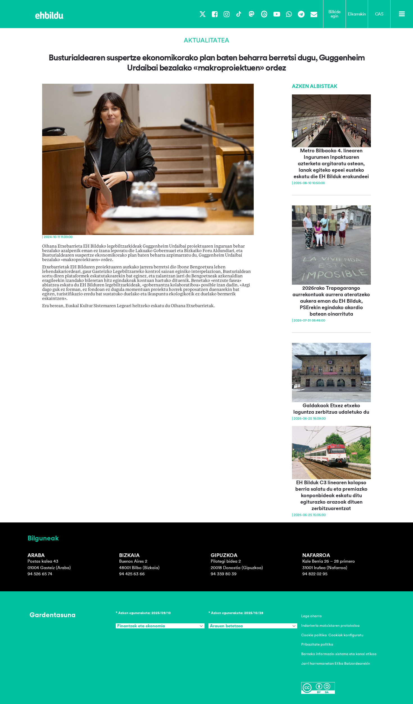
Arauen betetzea (226, 625)
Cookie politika (314, 635)
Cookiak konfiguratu (345, 635)
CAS (379, 14)
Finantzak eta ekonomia (141, 625)
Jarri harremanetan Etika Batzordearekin (335, 663)
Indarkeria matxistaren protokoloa (330, 625)
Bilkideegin (334, 14)
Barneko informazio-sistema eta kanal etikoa (338, 654)
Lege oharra (311, 616)
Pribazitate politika (317, 644)
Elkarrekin (357, 14)
